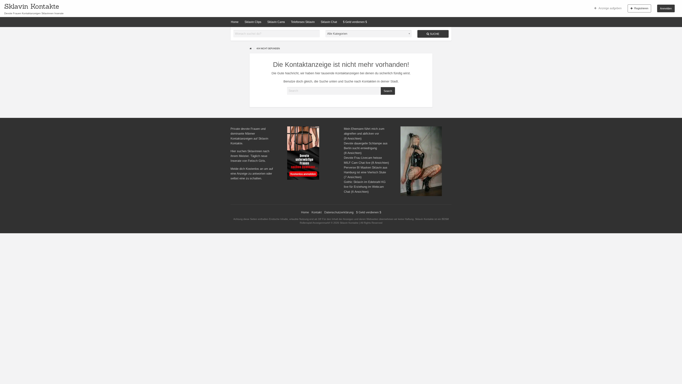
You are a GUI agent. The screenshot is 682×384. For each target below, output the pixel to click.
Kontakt (317, 212)
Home (235, 21)
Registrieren (641, 8)
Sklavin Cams (276, 21)
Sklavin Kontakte (31, 6)
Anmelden (666, 8)
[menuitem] (608, 8)
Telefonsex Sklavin (303, 21)
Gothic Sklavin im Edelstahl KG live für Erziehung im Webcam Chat (365, 186)
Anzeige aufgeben (610, 8)
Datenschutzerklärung (338, 212)
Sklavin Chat (329, 21)
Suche (434, 33)
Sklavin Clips (253, 21)
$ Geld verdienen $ (355, 21)
